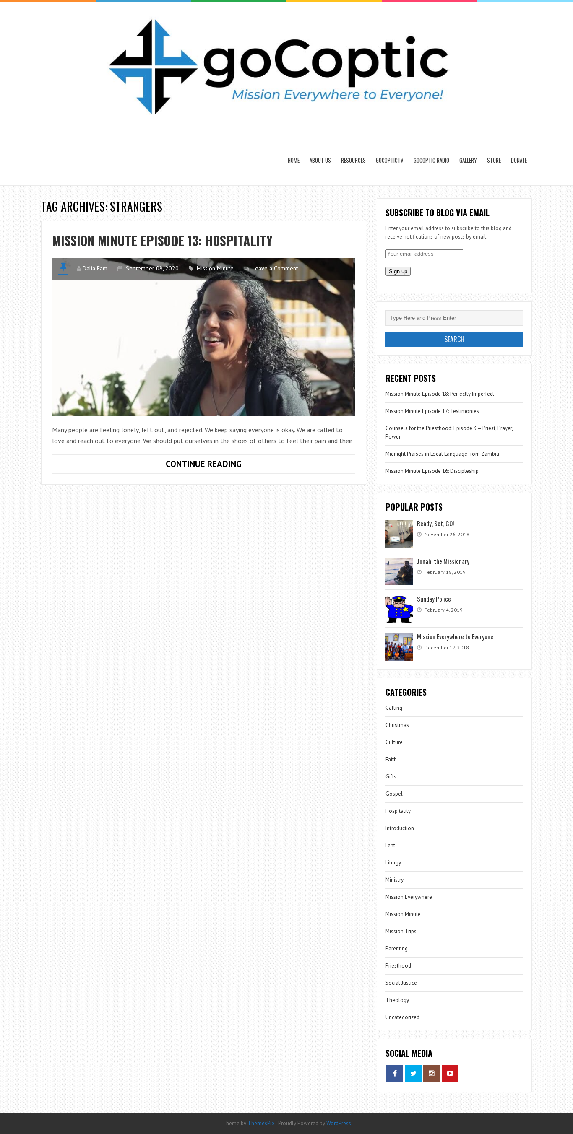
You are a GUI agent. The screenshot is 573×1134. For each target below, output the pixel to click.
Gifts (390, 776)
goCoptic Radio (431, 160)
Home (294, 160)
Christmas (397, 725)
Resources (353, 160)
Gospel (394, 793)
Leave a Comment (275, 268)
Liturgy (393, 862)
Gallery (468, 160)
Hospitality (398, 811)
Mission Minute (215, 268)
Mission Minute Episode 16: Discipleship (432, 471)
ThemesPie (260, 1123)
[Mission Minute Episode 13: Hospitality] (203, 337)
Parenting (396, 948)
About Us (320, 160)
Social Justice (401, 982)
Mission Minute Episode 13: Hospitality (162, 240)
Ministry (394, 879)
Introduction (399, 828)
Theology (397, 1000)
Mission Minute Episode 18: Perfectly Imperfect (439, 393)
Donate (519, 160)
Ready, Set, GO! (435, 523)
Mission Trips (401, 931)
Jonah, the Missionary (443, 561)
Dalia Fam (95, 268)
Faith (391, 759)
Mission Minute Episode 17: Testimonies (432, 411)
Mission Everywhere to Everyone (455, 636)
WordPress (338, 1123)
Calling (393, 707)
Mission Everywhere (408, 896)
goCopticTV (390, 160)
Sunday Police (434, 598)
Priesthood (398, 965)
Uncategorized (402, 1017)
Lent (390, 845)
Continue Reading (229, 466)
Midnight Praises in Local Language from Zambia (442, 453)
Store (494, 160)
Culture (394, 742)
